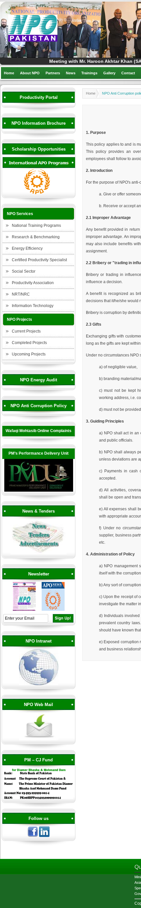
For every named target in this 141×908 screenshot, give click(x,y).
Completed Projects (29, 342)
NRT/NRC (21, 294)
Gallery (109, 73)
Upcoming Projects (29, 354)
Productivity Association (33, 283)
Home (9, 73)
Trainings (89, 73)
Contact (128, 73)
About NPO (30, 73)
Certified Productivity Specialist (39, 260)
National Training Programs (36, 225)
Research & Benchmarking (36, 237)
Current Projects (26, 331)
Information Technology (32, 305)
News (70, 73)
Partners (53, 73)
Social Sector (23, 271)
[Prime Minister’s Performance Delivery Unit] (38, 490)
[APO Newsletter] (53, 609)
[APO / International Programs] (38, 193)
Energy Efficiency (27, 248)
